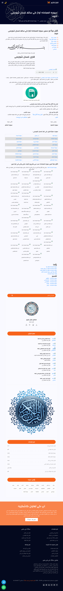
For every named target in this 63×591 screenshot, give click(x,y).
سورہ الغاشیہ (18, 160)
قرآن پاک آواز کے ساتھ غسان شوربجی (49, 78)
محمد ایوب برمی (37, 239)
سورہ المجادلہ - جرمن (52, 285)
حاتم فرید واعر (48, 190)
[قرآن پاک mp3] (36, 325)
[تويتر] (54, 585)
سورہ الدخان (19, 148)
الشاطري (48, 202)
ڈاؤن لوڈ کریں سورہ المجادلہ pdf (49, 272)
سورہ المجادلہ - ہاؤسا (51, 284)
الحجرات (14, 488)
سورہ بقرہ (55, 136)
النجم (48, 492)
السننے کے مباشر (26, 556)
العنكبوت (19, 145)
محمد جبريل (15, 239)
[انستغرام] (51, 585)
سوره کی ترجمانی (54, 48)
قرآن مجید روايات (54, 548)
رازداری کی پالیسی (54, 533)
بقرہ (53, 485)
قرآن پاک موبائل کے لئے (25, 553)
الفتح (20, 488)
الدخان (25, 488)
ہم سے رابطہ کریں (54, 540)
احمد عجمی (48, 178)
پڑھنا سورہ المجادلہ (52, 274)
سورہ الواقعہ (18, 154)
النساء (43, 485)
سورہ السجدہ (54, 148)
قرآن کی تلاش (27, 533)
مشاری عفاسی (26, 251)
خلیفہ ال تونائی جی (37, 190)
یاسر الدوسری (26, 260)
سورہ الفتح (54, 151)
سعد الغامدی (26, 190)
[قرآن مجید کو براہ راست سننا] (29, 325)
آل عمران (37, 136)
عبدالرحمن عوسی (15, 202)
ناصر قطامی (15, 251)
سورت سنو (53, 38)
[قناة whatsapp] (4, 587)
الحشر (32, 492)
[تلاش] (12, 295)
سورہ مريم (19, 142)
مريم (13, 485)
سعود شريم (15, 190)
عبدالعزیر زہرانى (37, 214)
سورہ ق (20, 151)
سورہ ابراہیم (19, 139)
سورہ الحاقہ (19, 157)
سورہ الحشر (54, 157)
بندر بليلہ (26, 178)
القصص (48, 488)
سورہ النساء (19, 136)
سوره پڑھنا (53, 45)
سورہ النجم (54, 154)
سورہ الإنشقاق (53, 160)
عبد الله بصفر (26, 214)
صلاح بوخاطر (37, 202)
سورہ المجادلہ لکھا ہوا (51, 267)
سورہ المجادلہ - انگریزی (51, 278)
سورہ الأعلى (36, 160)
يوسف (32, 485)
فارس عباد (15, 227)
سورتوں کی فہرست (21, 117)
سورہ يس (36, 148)
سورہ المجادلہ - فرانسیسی (50, 280)
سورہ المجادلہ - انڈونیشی (51, 282)
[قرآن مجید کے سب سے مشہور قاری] (26, 325)
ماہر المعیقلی (48, 239)
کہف (18, 485)
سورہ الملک (36, 157)
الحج (53, 488)
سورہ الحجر (54, 142)
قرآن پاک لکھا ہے (26, 535)
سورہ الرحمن (36, 154)
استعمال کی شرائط (53, 535)
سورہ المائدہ (54, 139)
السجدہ (36, 488)
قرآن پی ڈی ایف (26, 548)
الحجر (23, 485)
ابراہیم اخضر (37, 178)
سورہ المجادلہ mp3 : (52, 167)
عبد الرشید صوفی (48, 214)
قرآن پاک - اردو (32, 520)
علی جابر (37, 227)
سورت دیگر (53, 41)
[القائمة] (2, 3)
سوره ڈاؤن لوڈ (52, 39)
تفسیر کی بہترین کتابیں (25, 551)
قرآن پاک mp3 (27, 540)
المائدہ (37, 485)
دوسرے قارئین (53, 43)
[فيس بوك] (57, 585)
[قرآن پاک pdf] (33, 325)
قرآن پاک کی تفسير (26, 538)
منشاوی (48, 251)
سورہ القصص (35, 145)
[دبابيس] (46, 585)
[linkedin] (49, 585)
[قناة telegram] (4, 582)
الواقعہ (37, 492)
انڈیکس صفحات (54, 556)
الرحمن (42, 492)
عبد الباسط (26, 202)
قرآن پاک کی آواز (53, 21)
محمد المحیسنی (26, 239)
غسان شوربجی (43, 21)
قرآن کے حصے (55, 553)
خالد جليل (15, 178)
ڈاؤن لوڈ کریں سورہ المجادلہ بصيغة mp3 (32, 100)
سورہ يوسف (36, 139)
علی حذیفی (48, 227)
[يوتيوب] (44, 585)
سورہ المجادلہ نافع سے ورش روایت (48, 269)
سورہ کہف (36, 142)
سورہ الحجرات (35, 151)
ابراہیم (27, 485)
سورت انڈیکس (54, 551)
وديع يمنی (37, 260)
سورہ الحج (55, 145)
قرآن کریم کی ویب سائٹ (29, 581)
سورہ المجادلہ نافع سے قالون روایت (48, 270)
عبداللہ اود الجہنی (15, 214)
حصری (37, 251)
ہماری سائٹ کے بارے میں (52, 538)
